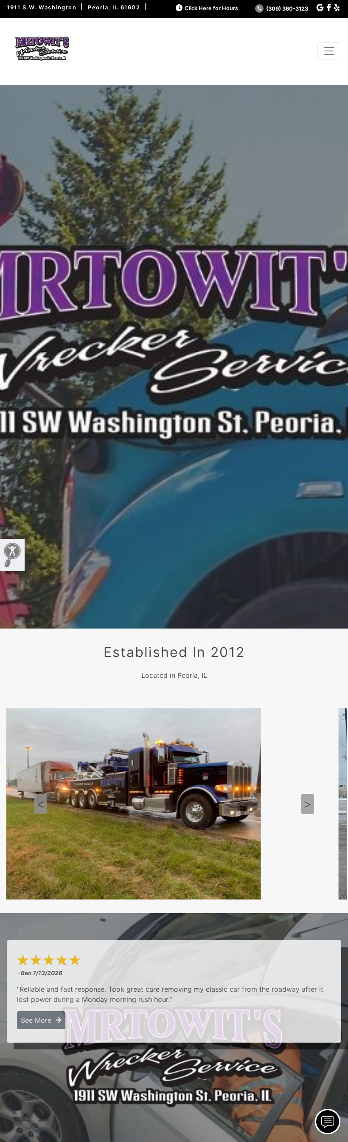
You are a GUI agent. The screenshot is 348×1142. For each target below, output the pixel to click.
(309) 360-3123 (286, 9)
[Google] (320, 8)
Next (307, 804)
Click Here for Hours (211, 8)
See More (38, 1020)
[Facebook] (329, 8)
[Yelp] (337, 8)
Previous (40, 804)
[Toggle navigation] (329, 50)
